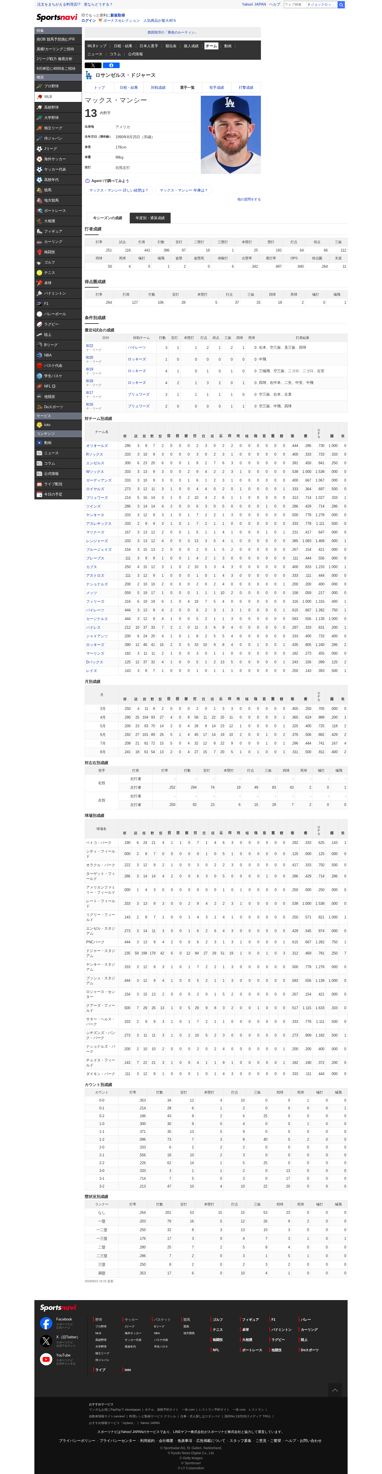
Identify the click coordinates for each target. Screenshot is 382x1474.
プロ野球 (101, 1326)
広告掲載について (210, 1441)
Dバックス (94, 662)
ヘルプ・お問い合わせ (303, 1441)
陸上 (304, 1340)
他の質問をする (249, 199)
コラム (115, 54)
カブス (91, 567)
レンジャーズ (97, 541)
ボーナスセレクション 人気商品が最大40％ (139, 20)
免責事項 (185, 1441)
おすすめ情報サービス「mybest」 (112, 1423)
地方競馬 (189, 1333)
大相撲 (247, 1340)
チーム (211, 46)
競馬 (186, 1326)
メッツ (91, 593)
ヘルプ (274, 4)
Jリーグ (130, 1326)
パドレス (93, 627)
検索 (341, 4)
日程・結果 (123, 46)
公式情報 (135, 54)
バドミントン (282, 1330)
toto (128, 1370)
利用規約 (147, 1441)
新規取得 (117, 15)
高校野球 (101, 1339)
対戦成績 (158, 87)
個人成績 (191, 46)
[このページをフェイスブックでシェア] (111, 65)
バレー (306, 1320)
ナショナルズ (97, 584)
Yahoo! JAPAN (254, 4)
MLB (98, 1333)
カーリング (309, 1330)
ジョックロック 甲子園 (324, 4)
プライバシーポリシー (77, 1441)
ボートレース (252, 1350)
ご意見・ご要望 (268, 1441)
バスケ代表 (161, 1339)
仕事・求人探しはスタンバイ (200, 1416)
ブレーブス (95, 558)
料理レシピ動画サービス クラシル (152, 1416)
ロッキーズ (137, 359)
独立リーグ (102, 1353)
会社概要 (166, 1441)
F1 (273, 1320)
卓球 (245, 1330)
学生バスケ (161, 1346)
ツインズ (93, 506)
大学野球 (101, 1346)
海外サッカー (133, 1333)
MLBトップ (97, 46)
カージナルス (97, 619)
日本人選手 (149, 46)
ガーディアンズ (99, 480)
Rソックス (94, 454)
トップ (99, 87)
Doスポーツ (310, 1350)
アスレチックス (99, 523)
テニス (218, 1330)
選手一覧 (187, 87)
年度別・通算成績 (150, 218)
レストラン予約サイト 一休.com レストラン (231, 1409)
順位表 (171, 46)
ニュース (95, 54)
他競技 (277, 1350)
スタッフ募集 (240, 1441)
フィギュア (250, 1320)
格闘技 (218, 1340)
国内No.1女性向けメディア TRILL (248, 1416)
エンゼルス (95, 463)
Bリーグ (159, 1326)
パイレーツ (137, 347)
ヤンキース (95, 515)
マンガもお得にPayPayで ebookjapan (115, 1409)
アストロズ (95, 575)
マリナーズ (95, 532)
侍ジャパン (102, 1359)
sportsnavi (58, 1308)
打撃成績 (246, 87)
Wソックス (95, 472)
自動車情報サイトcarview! (107, 1416)
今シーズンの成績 (107, 218)
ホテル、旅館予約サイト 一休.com (170, 1409)
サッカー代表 (133, 1339)
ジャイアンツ (97, 636)
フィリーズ (95, 601)
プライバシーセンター (118, 1441)
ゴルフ (218, 1320)
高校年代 (130, 1346)
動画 (228, 46)
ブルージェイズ (99, 549)
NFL (216, 1350)
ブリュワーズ (139, 394)
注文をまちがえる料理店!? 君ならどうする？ (75, 4)
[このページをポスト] (93, 65)
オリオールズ (97, 446)
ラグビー (278, 1340)
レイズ (91, 671)
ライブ (100, 1370)
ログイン (88, 20)
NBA (157, 1333)
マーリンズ (95, 653)
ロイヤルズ (95, 489)
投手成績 (216, 87)
